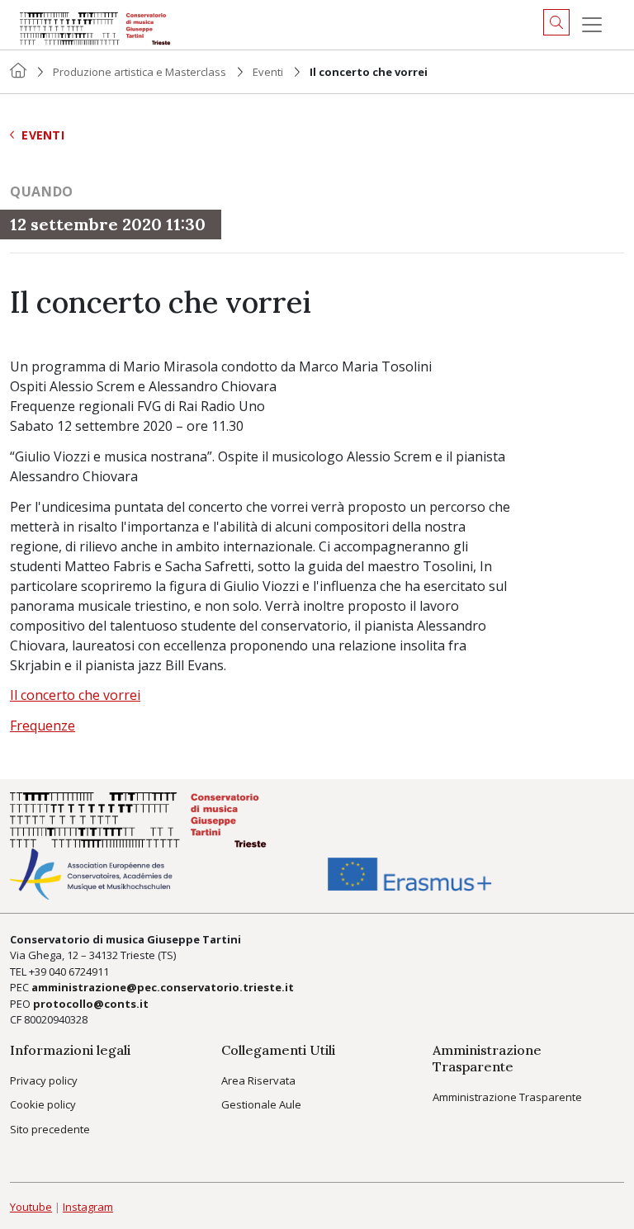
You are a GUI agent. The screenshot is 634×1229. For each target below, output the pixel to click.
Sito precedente (50, 1129)
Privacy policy (44, 1080)
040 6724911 (79, 971)
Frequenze (42, 725)
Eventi (268, 71)
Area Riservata (258, 1080)
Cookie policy (43, 1104)
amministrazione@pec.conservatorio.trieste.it (162, 987)
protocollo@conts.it (91, 1003)
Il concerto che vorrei (75, 695)
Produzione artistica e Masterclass (139, 71)
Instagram (88, 1206)
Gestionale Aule (261, 1104)
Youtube (31, 1206)
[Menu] (592, 24)
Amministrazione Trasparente (507, 1097)
